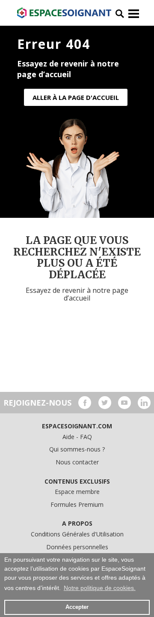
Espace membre (77, 492)
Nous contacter (77, 462)
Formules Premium (77, 504)
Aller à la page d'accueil (76, 97)
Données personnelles (77, 547)
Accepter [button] (77, 607)
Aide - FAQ (77, 437)
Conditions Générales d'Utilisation (77, 534)
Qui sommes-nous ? (77, 449)
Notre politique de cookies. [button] (100, 587)
